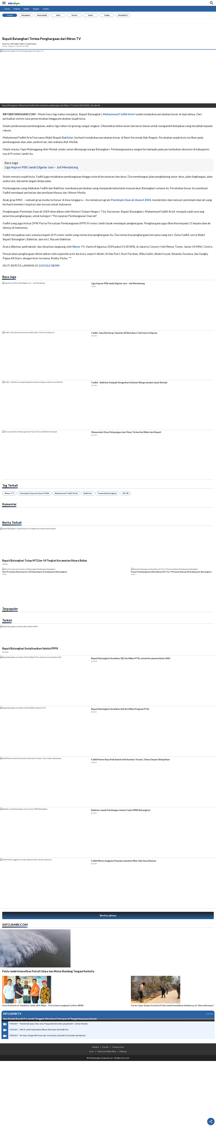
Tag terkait (10, 485)
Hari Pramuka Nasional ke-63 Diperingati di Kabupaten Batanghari (34, 572)
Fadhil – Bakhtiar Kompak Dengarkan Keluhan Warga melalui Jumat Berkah (129, 382)
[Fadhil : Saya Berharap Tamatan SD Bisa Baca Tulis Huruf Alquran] (45, 355)
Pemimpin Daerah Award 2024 (34, 493)
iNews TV (9, 493)
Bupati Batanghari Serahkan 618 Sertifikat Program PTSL (120, 709)
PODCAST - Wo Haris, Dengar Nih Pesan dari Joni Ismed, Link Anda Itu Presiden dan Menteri (48, 1036)
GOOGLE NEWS (49, 265)
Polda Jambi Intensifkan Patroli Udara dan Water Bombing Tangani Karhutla (48, 971)
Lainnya (209, 1013)
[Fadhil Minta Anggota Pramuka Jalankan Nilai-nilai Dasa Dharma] (44, 883)
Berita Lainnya (108, 915)
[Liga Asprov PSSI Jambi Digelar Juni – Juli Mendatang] (45, 306)
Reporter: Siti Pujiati (10, 44)
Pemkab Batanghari (107, 493)
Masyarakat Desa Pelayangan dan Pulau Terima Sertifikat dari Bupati (126, 432)
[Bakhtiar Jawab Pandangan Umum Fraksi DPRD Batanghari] (44, 832)
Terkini (7, 620)
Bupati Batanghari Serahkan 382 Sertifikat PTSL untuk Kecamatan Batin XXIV (130, 658)
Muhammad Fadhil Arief (66, 493)
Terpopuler (10, 608)
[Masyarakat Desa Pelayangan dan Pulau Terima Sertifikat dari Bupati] (45, 454)
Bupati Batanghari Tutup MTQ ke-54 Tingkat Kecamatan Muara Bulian (44, 560)
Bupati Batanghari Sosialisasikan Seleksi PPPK (30, 648)
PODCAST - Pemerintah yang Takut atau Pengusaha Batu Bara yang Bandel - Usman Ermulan (49, 1024)
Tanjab (106, 15)
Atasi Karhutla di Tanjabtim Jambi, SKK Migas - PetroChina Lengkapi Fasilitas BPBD (43, 1005)
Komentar (9, 504)
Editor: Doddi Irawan (28, 44)
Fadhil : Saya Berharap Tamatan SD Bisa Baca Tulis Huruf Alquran (124, 332)
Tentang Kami (118, 1047)
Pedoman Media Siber (106, 1051)
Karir (91, 1051)
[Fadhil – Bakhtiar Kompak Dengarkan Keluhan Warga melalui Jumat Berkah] (45, 405)
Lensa (7, 8)
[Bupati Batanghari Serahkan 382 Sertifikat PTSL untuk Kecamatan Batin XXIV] (44, 681)
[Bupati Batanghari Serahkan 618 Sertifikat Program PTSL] (44, 731)
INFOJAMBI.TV (12, 1013)
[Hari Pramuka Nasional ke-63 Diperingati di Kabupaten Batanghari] (65, 569)
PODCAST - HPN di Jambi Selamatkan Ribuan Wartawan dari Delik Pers (39, 1030)
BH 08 (125, 493)
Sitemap (123, 1051)
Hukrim (17, 8)
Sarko (90, 15)
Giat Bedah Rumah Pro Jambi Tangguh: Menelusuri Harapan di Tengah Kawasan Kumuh (50, 1018)
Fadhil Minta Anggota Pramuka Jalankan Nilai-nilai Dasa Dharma (123, 860)
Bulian (26, 8)
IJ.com (9, 15)
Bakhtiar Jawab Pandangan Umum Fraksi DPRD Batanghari (120, 810)
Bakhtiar (88, 493)
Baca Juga (9, 276)
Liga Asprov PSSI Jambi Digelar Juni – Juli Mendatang (41, 167)
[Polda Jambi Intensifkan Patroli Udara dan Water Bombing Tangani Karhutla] (35, 948)
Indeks (46, 8)
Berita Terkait (12, 522)
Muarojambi (42, 15)
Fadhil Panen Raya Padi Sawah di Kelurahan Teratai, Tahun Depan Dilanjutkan (130, 759)
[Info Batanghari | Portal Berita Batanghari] (14, 3)
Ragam (36, 8)
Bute (58, 15)
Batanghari (25, 15)
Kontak (105, 1047)
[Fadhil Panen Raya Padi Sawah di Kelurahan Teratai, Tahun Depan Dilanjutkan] (44, 782)
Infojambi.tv (123, 15)
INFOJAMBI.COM (15, 924)
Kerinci (74, 15)
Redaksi (95, 1047)
